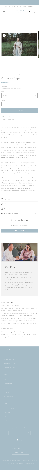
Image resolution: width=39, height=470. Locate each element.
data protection (8, 417)
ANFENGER (8, 460)
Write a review (19, 231)
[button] (4, 11)
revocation (7, 388)
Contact (6, 379)
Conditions (7, 412)
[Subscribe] (28, 433)
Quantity (3, 100)
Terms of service (10, 463)
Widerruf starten (8, 384)
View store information (9, 122)
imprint (6, 421)
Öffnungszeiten (8, 396)
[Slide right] (24, 74)
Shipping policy (19, 463)
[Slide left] (15, 74)
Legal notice (20, 466)
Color (2, 92)
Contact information (29, 463)
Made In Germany (9, 359)
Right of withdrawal (9, 408)
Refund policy (25, 460)
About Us (6, 355)
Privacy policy (34, 460)
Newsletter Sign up (9, 363)
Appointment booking (10, 367)
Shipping (9, 88)
